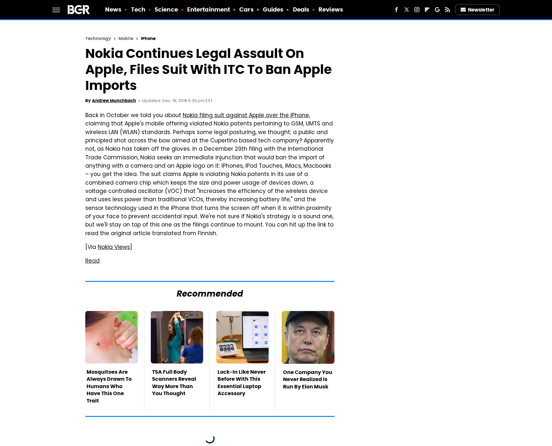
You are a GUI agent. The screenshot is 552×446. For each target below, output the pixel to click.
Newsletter (481, 10)
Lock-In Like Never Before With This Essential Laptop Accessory (242, 383)
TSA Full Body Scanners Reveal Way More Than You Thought (174, 383)
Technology (98, 38)
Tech (138, 9)
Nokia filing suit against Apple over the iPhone (246, 115)
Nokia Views (114, 247)
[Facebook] (396, 9)
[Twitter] (406, 9)
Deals (301, 9)
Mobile (126, 38)
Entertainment (208, 9)
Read (92, 261)
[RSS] (447, 9)
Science (166, 9)
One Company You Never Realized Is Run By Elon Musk (307, 379)
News (113, 9)
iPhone (148, 38)
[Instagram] (416, 9)
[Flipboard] (427, 9)
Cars (246, 9)
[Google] (437, 9)
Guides (273, 9)
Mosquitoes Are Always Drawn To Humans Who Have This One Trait (109, 386)
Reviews (330, 9)
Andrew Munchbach (114, 100)
